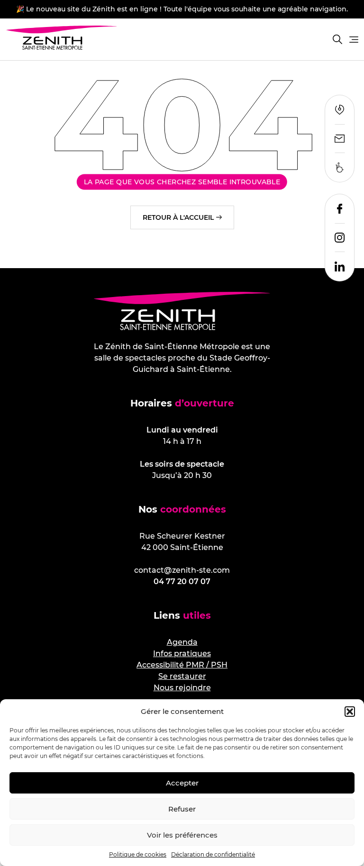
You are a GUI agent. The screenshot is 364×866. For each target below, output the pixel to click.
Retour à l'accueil (178, 217)
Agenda (182, 642)
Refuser (182, 808)
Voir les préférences (182, 834)
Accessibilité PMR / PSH (182, 664)
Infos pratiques (182, 653)
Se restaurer (182, 676)
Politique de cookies (137, 854)
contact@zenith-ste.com (182, 570)
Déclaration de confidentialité (213, 854)
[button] (350, 711)
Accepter (182, 782)
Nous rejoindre (182, 687)
